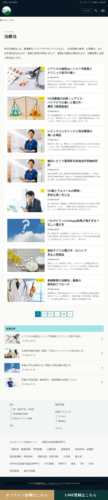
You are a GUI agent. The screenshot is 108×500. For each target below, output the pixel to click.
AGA (91, 463)
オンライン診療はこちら (27, 495)
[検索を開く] (96, 11)
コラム (58, 428)
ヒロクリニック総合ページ (23, 442)
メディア (86, 11)
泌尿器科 (65, 449)
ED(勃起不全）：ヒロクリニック (48, 483)
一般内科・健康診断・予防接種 (26, 449)
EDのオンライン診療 (22, 418)
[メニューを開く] (103, 11)
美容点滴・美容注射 (48, 456)
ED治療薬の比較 (20, 414)
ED (11, 404)
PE (11, 425)
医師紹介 (62, 421)
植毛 (73, 463)
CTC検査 (49, 463)
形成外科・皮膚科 (84, 449)
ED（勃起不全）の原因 (23, 409)
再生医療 (14, 471)
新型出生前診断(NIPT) (53, 442)
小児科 (66, 456)
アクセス (62, 416)
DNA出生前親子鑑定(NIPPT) (25, 463)
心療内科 (51, 449)
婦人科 (78, 456)
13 (63, 314)
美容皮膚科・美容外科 (21, 456)
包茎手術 (59, 404)
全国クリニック (63, 412)
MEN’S (62, 463)
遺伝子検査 (29, 471)
